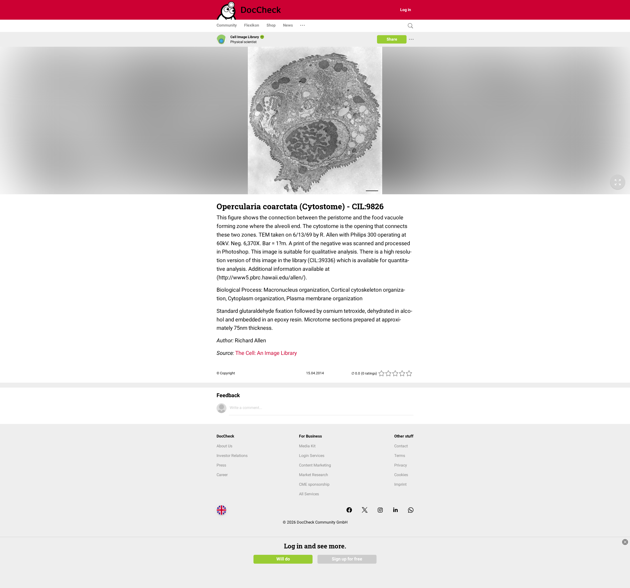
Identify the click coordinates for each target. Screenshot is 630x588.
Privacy (400, 465)
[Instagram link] (380, 510)
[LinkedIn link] (395, 510)
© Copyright (226, 373)
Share (392, 39)
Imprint (400, 484)
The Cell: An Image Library (266, 353)
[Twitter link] (365, 510)
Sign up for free (347, 559)
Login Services (311, 455)
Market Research (313, 474)
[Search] (409, 26)
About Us (224, 446)
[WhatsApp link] (410, 510)
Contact (401, 446)
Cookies (401, 474)
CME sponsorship (314, 484)
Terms (399, 455)
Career (222, 474)
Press (221, 465)
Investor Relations (232, 455)
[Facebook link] (349, 510)
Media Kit (307, 446)
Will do (283, 559)
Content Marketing (315, 465)
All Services (309, 494)
